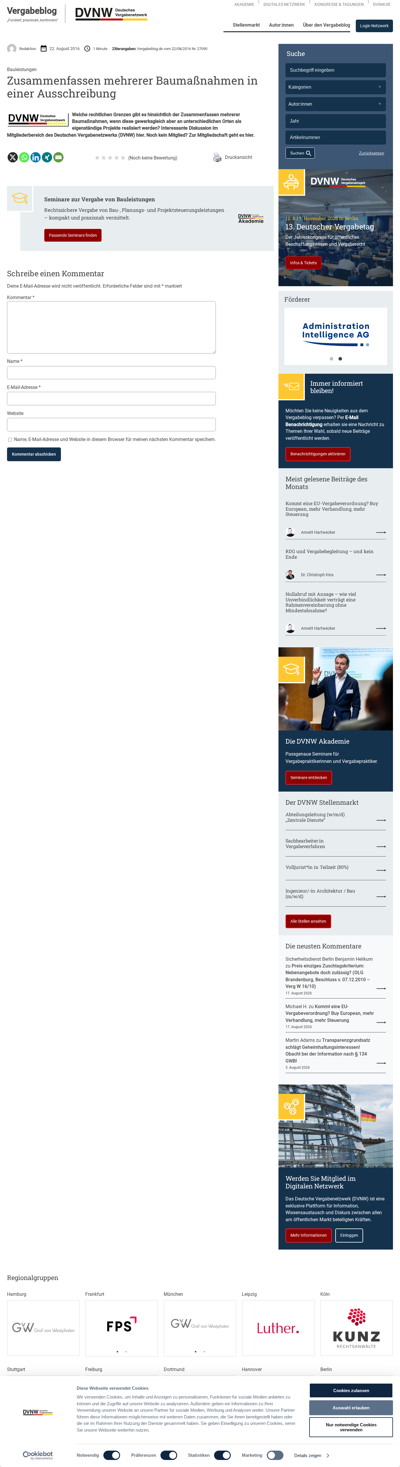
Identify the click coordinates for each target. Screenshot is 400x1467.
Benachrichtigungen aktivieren (318, 454)
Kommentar (21, 297)
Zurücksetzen (371, 153)
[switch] (168, 1455)
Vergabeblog (32, 11)
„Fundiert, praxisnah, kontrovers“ (32, 20)
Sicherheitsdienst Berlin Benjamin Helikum (329, 959)
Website (15, 413)
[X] (13, 157)
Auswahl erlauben (351, 1407)
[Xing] (47, 157)
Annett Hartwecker (318, 532)
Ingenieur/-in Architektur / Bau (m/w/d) (320, 893)
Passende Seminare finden (73, 235)
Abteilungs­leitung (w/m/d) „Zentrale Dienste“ (315, 817)
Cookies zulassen (351, 1390)
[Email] (58, 157)
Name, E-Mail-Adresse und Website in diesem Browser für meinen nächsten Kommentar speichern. (115, 439)
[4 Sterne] (116, 158)
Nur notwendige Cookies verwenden (351, 1427)
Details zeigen (307, 1455)
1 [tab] (331, 359)
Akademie (244, 4)
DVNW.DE (382, 4)
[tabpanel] (335, 339)
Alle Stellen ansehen (308, 921)
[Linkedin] (35, 157)
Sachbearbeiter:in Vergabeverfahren (305, 843)
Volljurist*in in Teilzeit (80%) (317, 867)
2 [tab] (340, 359)
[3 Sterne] (110, 158)
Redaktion (27, 49)
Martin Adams (300, 1040)
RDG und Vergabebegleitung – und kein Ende (330, 554)
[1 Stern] (97, 158)
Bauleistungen (22, 69)
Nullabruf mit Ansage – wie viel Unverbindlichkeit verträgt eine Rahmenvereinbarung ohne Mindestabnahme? (321, 602)
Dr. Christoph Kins (317, 574)
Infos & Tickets (303, 262)
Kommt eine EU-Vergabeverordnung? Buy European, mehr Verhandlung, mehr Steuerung (332, 509)
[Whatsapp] (24, 157)
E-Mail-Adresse (24, 387)
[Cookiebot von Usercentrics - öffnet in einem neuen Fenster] (38, 1455)
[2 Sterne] (104, 158)
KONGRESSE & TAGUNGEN (339, 4)
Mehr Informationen (308, 1235)
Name (15, 361)
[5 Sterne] (123, 158)
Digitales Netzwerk (284, 4)
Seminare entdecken (308, 777)
